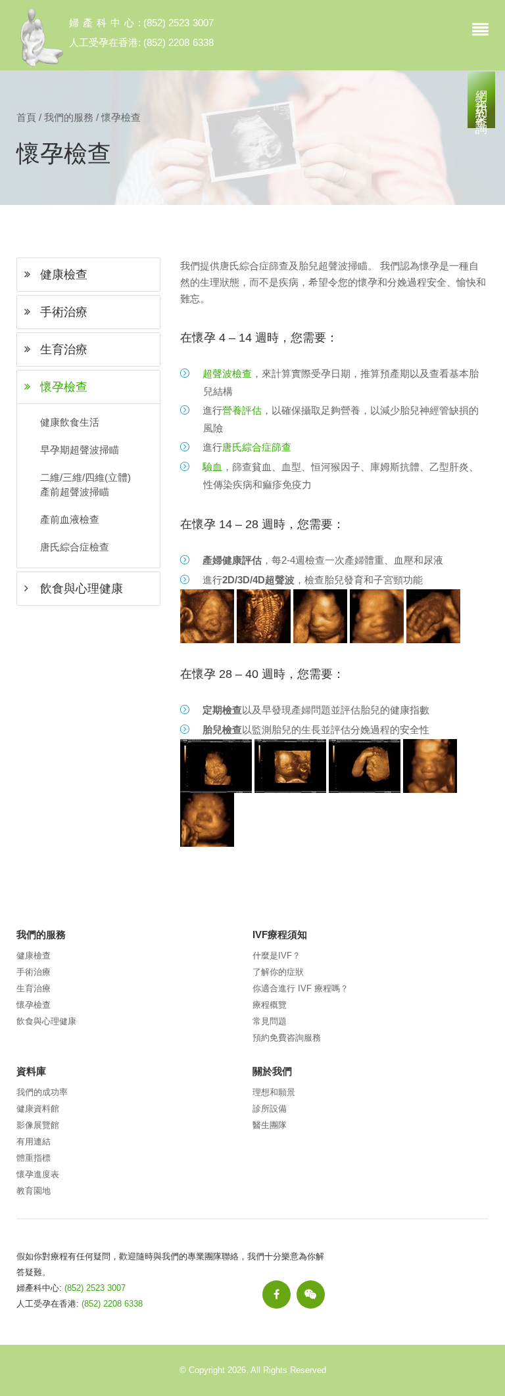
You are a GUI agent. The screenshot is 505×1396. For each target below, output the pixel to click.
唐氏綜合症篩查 (256, 447)
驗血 (212, 466)
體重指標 (33, 1158)
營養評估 (242, 410)
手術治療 (33, 972)
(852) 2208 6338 (178, 42)
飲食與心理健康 (46, 1021)
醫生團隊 (269, 1125)
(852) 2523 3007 (178, 22)
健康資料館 (37, 1109)
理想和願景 (273, 1092)
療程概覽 (269, 1005)
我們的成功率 (42, 1092)
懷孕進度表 (37, 1174)
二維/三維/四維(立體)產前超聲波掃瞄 (85, 484)
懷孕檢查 (33, 1005)
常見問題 (269, 1021)
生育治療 (33, 988)
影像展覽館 (37, 1125)
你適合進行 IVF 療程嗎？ (300, 988)
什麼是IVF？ (276, 955)
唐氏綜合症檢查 (74, 546)
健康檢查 (33, 955)
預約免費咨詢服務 (286, 1038)
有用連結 (33, 1141)
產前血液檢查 (69, 519)
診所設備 (269, 1109)
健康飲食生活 (69, 422)
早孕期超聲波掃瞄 (79, 449)
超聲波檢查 (227, 373)
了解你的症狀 (278, 972)
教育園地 (33, 1191)
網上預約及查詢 (481, 99)
